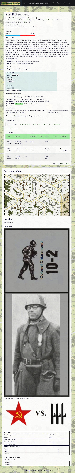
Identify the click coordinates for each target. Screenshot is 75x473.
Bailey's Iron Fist (50, 20)
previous (33, 18)
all (57, 163)
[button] (39, 3)
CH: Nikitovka (19, 104)
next (27, 18)
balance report (65, 163)
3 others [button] (26, 22)
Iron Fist (13, 20)
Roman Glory (17, 18)
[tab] (12, 124)
